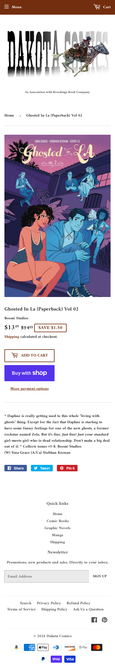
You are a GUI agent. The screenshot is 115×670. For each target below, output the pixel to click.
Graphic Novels (57, 528)
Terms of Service (21, 609)
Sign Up (100, 576)
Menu (17, 7)
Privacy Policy (49, 603)
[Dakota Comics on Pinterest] (104, 621)
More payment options (29, 389)
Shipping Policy (54, 609)
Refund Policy (79, 603)
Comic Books (58, 521)
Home (9, 115)
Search (25, 603)
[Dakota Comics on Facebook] (94, 621)
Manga (57, 535)
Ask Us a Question (88, 609)
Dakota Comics (59, 636)
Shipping (11, 336)
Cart (106, 7)
